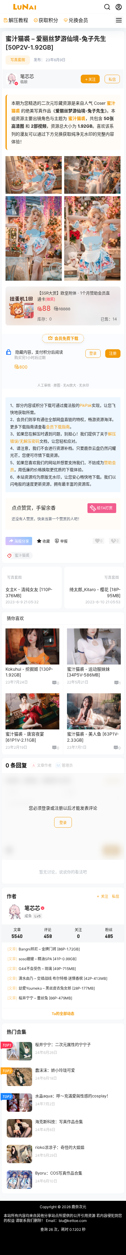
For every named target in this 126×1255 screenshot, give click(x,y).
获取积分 (48, 20)
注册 (113, 353)
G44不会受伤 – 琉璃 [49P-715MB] (41, 968)
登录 (93, 353)
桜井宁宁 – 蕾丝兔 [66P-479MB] (39, 998)
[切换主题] (107, 7)
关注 (92, 79)
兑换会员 (78, 20)
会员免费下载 (66, 338)
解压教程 (18, 20)
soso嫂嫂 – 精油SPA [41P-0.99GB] (41, 959)
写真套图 (17, 60)
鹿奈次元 (78, 1206)
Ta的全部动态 (63, 1013)
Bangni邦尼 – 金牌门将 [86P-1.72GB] (43, 949)
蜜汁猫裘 (76, 118)
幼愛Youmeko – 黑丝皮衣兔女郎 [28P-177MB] (51, 988)
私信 (112, 79)
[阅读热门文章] (63, 1051)
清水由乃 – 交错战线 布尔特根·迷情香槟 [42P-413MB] (57, 978)
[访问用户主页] (20, 79)
